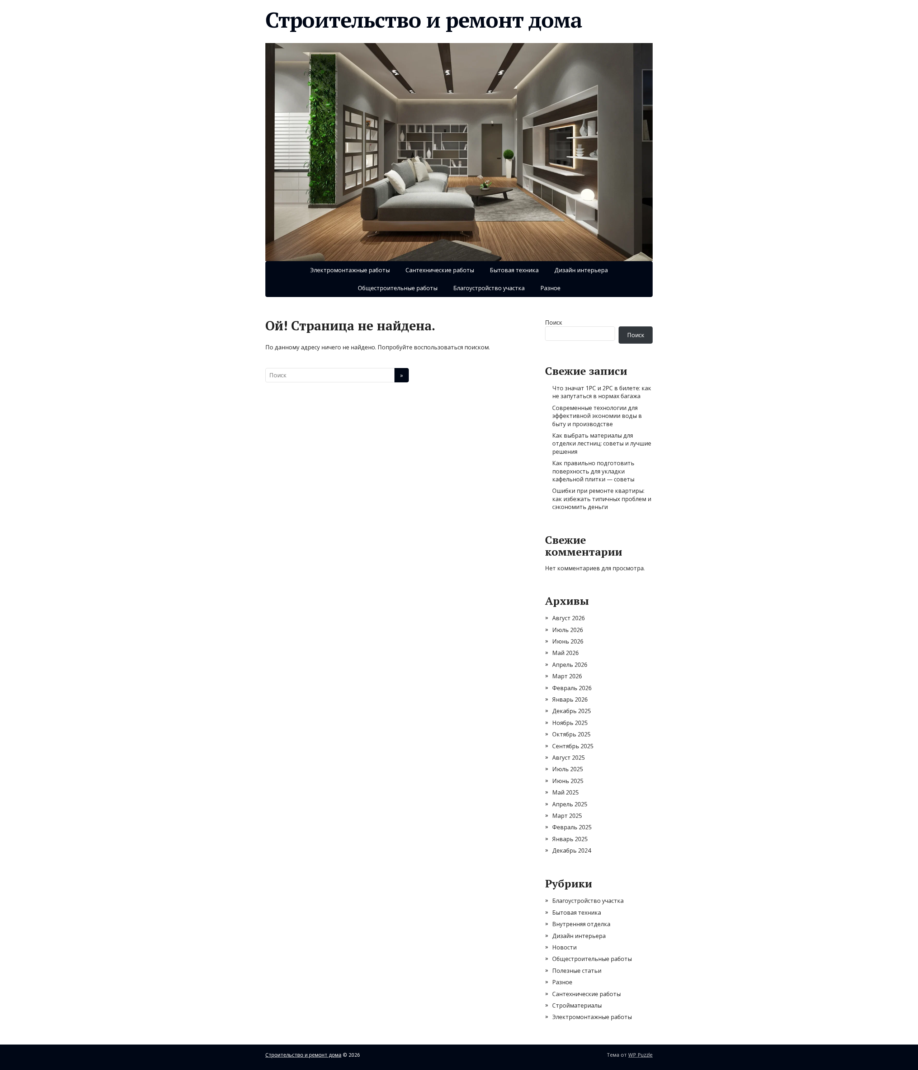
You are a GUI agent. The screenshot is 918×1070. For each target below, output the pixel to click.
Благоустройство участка (489, 288)
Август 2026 (568, 618)
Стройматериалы (577, 1005)
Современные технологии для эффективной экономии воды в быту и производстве (597, 416)
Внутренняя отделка (581, 924)
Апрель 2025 (569, 804)
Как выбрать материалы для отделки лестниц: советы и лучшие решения (601, 444)
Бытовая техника (514, 270)
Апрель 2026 (569, 665)
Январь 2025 (570, 839)
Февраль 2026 (572, 688)
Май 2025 (565, 792)
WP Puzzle (640, 1054)
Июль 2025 (567, 769)
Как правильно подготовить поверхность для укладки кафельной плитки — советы (593, 471)
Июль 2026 (567, 630)
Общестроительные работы (397, 288)
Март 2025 (567, 816)
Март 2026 (567, 676)
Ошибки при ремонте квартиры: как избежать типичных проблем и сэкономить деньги (601, 499)
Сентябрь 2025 (572, 746)
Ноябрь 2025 (570, 723)
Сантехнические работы (440, 270)
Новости (564, 947)
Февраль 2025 (572, 827)
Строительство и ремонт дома (423, 20)
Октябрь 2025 (571, 734)
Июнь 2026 (567, 641)
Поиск (553, 322)
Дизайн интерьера (581, 270)
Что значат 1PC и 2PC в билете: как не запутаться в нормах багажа (601, 392)
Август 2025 (568, 758)
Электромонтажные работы (350, 270)
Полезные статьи (576, 971)
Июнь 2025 (567, 781)
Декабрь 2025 (571, 711)
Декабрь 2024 (571, 850)
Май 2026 (565, 653)
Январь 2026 (570, 699)
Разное (550, 288)
